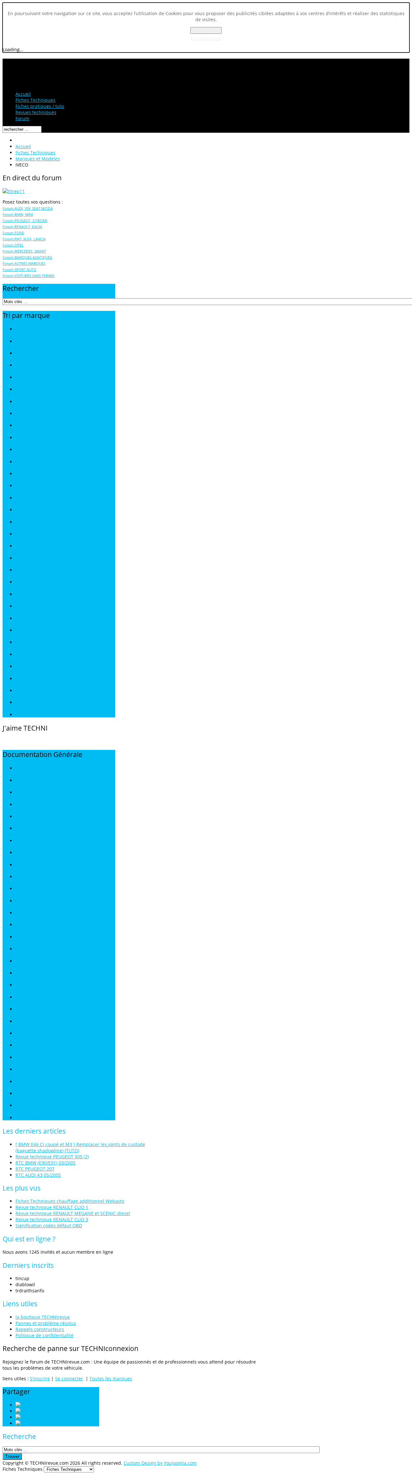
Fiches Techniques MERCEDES (42, 498)
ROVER (21, 1009)
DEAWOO (24, 816)
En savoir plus (206, 38)
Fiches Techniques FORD (37, 413)
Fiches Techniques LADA (37, 449)
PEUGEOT (24, 973)
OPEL (20, 961)
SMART (21, 1057)
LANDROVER (26, 901)
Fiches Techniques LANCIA (39, 462)
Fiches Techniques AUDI (37, 353)
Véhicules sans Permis (35, 1118)
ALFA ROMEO (27, 768)
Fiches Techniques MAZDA (39, 486)
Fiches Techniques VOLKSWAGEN (45, 690)
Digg (35, 1405)
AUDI (20, 780)
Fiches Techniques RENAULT (40, 570)
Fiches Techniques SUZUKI (39, 666)
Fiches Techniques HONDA (39, 425)
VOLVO (21, 1105)
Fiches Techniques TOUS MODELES (47, 329)
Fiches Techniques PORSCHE (41, 558)
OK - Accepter (206, 30)
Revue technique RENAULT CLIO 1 (51, 1207)
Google (42, 1423)
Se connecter (69, 1378)
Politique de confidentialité (44, 1335)
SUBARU (23, 1069)
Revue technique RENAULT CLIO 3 (51, 1219)
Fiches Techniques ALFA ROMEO (44, 341)
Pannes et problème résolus (45, 1323)
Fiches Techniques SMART (38, 630)
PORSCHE (24, 985)
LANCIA (22, 888)
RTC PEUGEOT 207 (34, 1169)
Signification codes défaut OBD (48, 1225)
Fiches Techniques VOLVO (38, 702)
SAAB (20, 1021)
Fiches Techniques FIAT (36, 401)
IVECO (20, 865)
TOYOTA (22, 1081)
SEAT (20, 1033)
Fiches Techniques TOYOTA (39, 678)
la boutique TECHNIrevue (42, 1317)
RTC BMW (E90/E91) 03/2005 (45, 1163)
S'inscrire (40, 1378)
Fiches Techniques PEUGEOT (41, 546)
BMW (20, 792)
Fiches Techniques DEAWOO (40, 389)
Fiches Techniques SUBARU (40, 654)
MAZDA (22, 913)
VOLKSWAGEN (28, 1093)
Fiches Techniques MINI (36, 510)
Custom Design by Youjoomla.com (160, 1463)
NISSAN (22, 949)
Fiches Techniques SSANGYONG (44, 642)
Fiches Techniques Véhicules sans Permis (52, 715)
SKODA (21, 1045)
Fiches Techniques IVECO (37, 438)
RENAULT (24, 997)
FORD (20, 840)
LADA (20, 877)
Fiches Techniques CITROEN (40, 377)
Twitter (43, 1411)
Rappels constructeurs (39, 1329)
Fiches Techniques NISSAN (39, 522)
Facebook (51, 1417)
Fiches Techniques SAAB (37, 594)
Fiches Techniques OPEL (37, 534)
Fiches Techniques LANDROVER (43, 474)
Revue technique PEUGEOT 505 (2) (52, 1157)
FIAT (19, 828)
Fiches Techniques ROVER (38, 582)
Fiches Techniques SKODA (38, 618)
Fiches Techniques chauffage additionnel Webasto (69, 1201)
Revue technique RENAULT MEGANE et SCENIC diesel (72, 1213)
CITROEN (23, 804)
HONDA (22, 852)
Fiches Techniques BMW (37, 365)
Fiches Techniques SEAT (37, 606)
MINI (19, 937)
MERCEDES (25, 925)
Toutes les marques (110, 1378)
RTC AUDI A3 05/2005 (38, 1175)
